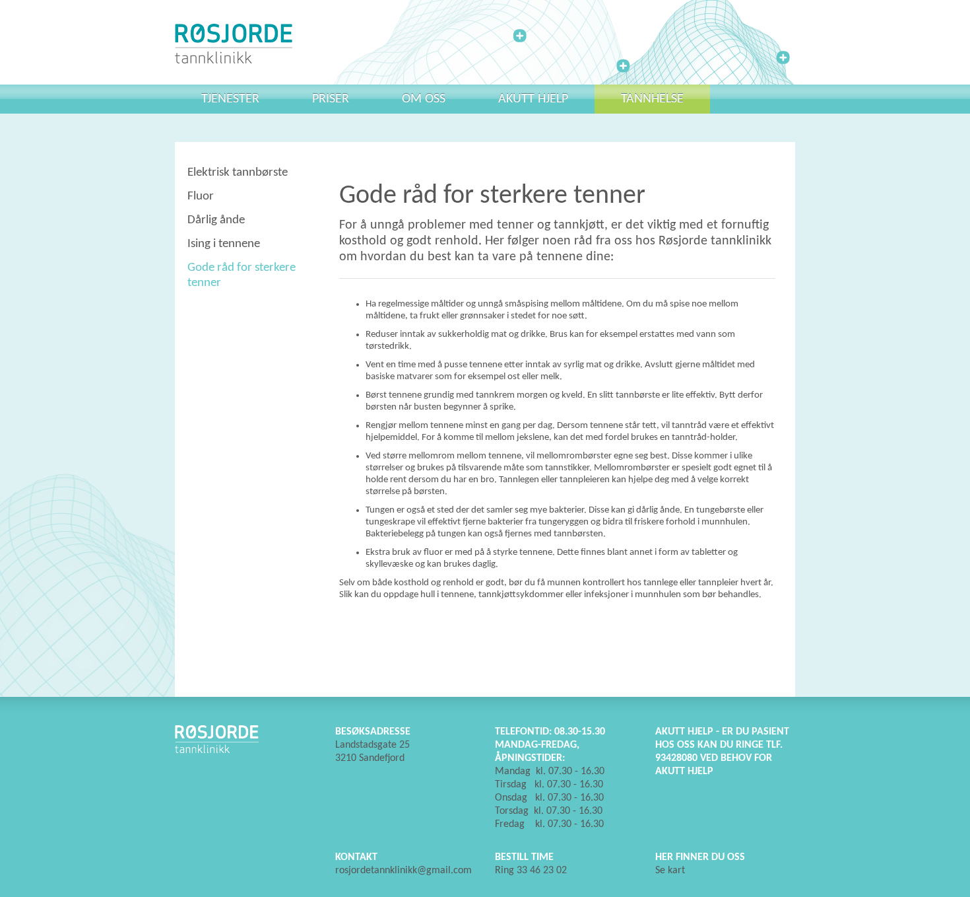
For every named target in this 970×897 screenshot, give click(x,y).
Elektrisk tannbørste (237, 172)
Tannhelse (652, 99)
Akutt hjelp (533, 99)
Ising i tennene (223, 244)
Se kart (670, 870)
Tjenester (230, 99)
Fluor (200, 196)
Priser (330, 99)
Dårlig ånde (216, 220)
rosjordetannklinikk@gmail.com (403, 870)
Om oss (423, 99)
